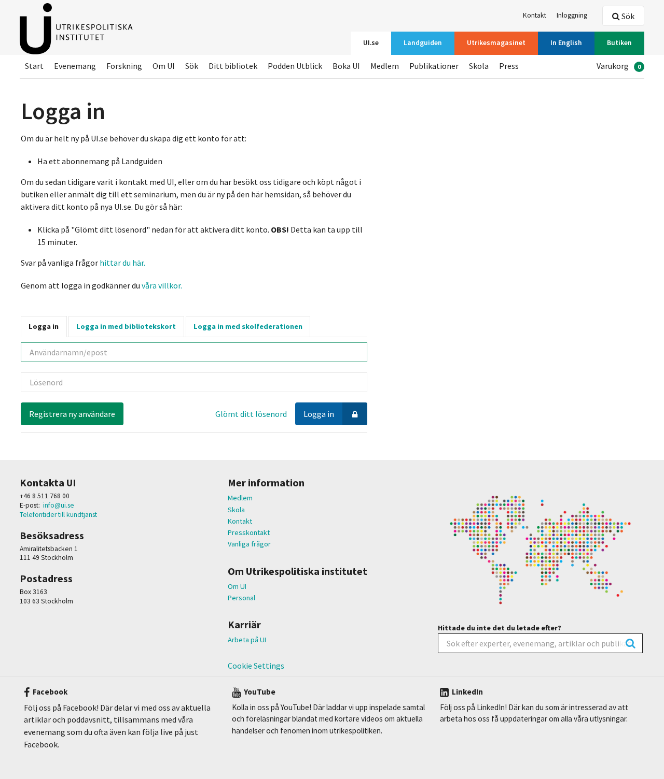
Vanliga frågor (249, 544)
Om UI (237, 586)
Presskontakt (249, 532)
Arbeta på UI (247, 639)
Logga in (44, 326)
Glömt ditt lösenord (251, 414)
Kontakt (240, 521)
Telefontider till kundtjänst (58, 514)
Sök (627, 16)
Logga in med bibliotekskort (126, 326)
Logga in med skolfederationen (247, 326)
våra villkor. (161, 285)
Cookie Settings (256, 665)
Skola (236, 509)
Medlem (240, 497)
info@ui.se (58, 505)
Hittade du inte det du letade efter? (499, 627)
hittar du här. (122, 262)
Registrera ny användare (72, 414)
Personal (241, 597)
